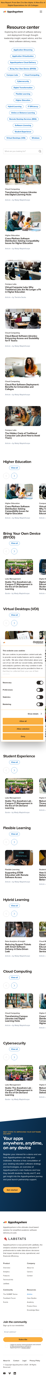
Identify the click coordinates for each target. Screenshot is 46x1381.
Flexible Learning (23, 94)
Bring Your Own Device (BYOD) (23, 68)
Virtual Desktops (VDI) (15, 138)
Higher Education (23, 100)
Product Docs (32, 1306)
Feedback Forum (9, 1298)
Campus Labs (12, 75)
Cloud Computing (32, 75)
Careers (30, 1272)
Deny (23, 736)
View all (14, 467)
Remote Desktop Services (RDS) (23, 119)
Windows (36, 138)
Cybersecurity (23, 81)
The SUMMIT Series (10, 1294)
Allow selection (23, 729)
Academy (30, 1302)
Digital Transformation (23, 87)
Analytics (6, 1272)
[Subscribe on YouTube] (4, 1373)
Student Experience (23, 131)
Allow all (23, 721)
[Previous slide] (6, 476)
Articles (29, 1294)
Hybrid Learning (14, 106)
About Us (30, 1268)
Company (31, 1263)
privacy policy (26, 1348)
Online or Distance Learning (23, 112)
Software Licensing (23, 125)
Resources (31, 1289)
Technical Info (8, 1280)
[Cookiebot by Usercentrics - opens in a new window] (33, 642)
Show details (33, 714)
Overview (6, 1268)
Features (6, 1276)
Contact (30, 1276)
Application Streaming (23, 49)
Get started (12, 1189)
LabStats (6, 1284)
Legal (24, 1361)
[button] (41, 12)
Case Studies (32, 1298)
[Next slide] (14, 476)
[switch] (40, 690)
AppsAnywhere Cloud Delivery (23, 62)
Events (5, 1302)
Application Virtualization (23, 56)
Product (6, 1263)
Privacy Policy (35, 1361)
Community (8, 1289)
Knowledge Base (33, 1310)
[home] (13, 11)
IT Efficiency (33, 106)
